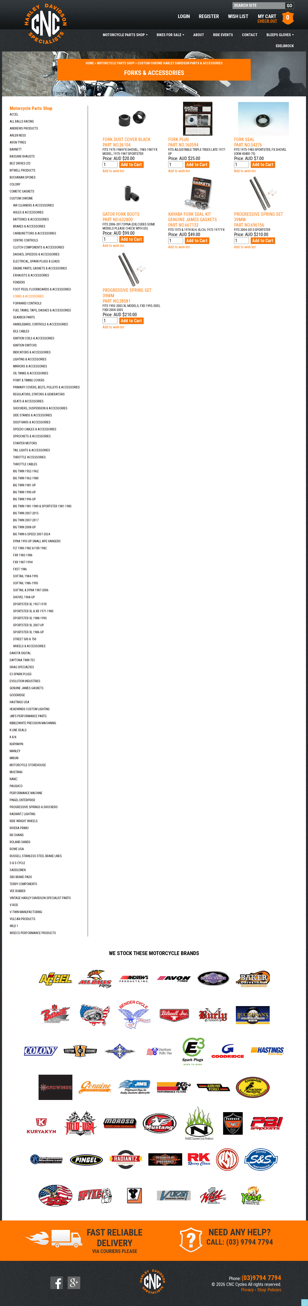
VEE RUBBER (17, 891)
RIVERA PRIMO (19, 828)
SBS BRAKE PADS (21, 877)
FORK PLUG (183, 142)
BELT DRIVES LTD (20, 163)
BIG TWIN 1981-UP (24, 485)
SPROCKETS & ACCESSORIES (32, 436)
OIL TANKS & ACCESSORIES (30, 373)
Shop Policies (269, 1289)
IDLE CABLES (21, 331)
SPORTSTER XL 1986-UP (28, 632)
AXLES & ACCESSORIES (28, 212)
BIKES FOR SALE (169, 35)
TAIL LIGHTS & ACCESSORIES (31, 450)
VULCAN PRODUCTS (22, 919)
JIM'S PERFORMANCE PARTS (28, 716)
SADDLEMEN (18, 870)
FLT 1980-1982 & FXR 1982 (30, 548)
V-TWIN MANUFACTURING (26, 912)
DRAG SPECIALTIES (22, 667)
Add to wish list (113, 171)
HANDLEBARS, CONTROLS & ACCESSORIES (40, 324)
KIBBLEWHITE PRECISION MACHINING (33, 723)
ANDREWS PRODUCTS (24, 128)
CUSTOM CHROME (21, 198)
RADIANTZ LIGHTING (22, 814)
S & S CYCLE (17, 863)
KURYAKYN (16, 744)
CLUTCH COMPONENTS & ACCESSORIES (38, 247)
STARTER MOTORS (25, 443)
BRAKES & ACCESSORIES (29, 226)
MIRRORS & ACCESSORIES (30, 366)
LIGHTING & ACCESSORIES (29, 359)
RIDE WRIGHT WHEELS (24, 821)
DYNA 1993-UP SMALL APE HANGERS (37, 541)
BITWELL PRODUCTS (22, 170)
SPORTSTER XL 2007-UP (28, 625)
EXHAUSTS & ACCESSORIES (31, 275)
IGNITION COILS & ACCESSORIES (33, 338)
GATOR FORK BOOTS (121, 216)
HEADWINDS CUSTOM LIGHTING (30, 709)
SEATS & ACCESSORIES (28, 401)
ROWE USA (17, 849)
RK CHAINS (17, 835)
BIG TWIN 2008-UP (24, 527)
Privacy (247, 1289)
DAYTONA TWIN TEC (22, 660)
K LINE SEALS (18, 730)
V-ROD (14, 905)
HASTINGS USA (19, 702)
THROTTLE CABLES (25, 464)
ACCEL (14, 114)
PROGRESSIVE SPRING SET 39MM (258, 219)
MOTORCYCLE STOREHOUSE (28, 765)
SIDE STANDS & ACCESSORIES (32, 415)
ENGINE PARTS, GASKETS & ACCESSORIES (40, 268)
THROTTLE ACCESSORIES (29, 457)
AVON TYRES (18, 142)
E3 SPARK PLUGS (21, 674)
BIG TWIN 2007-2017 (26, 520)
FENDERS (19, 282)
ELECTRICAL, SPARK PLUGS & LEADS (36, 261)
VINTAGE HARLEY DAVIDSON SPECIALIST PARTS (40, 898)
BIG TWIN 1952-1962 (26, 471)
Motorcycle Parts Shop (124, 35)
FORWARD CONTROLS (27, 303)
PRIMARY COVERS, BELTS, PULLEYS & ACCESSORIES (46, 387)
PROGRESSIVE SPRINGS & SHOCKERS (34, 807)
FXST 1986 (20, 569)
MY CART (267, 18)
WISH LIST (238, 16)
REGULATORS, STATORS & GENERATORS (39, 394)
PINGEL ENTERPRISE (22, 800)
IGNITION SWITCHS (25, 345)
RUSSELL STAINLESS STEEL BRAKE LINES (36, 856)
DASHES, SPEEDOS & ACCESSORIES (36, 254)
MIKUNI (14, 758)
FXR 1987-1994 (22, 562)
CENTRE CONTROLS (25, 240)
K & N (13, 737)
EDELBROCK (285, 46)
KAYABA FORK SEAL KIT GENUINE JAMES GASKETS (192, 219)
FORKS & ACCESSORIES (28, 296)
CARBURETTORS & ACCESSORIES (34, 233)
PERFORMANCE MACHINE (26, 793)
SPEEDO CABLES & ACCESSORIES (34, 429)
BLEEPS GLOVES (279, 35)
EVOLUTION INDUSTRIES (25, 681)
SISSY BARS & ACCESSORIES (32, 422)
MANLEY (15, 751)
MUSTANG (16, 772)
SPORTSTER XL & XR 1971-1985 (33, 611)
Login (184, 16)
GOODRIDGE (17, 695)
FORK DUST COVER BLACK (126, 142)
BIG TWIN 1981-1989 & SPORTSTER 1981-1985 (42, 506)
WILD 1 (14, 926)
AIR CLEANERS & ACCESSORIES (33, 205)
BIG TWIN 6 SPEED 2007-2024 (31, 534)
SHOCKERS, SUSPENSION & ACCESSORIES (40, 408)
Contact (249, 35)
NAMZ (14, 779)
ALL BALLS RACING (22, 121)
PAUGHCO (16, 786)
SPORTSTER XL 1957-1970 (30, 604)
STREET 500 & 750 (24, 639)
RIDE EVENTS (223, 35)
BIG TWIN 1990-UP (24, 492)
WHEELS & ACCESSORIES (29, 646)
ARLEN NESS (18, 135)
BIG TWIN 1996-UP (24, 499)
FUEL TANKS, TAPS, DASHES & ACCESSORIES (42, 310)
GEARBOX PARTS (24, 317)
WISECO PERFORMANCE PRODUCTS (33, 933)
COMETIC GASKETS (22, 191)
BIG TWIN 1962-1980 (26, 478)
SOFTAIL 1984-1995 (25, 576)
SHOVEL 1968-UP (24, 597)
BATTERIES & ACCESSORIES (31, 219)
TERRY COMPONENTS (23, 884)
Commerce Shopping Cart (304, 1302)
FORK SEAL (248, 142)
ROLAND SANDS (20, 842)
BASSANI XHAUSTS (22, 156)
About (198, 35)
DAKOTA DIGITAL (20, 653)
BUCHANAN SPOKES (23, 177)
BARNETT (16, 149)
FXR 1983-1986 (22, 555)
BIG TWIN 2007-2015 (26, 513)
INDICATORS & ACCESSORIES (32, 352)
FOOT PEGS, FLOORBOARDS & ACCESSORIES (42, 289)
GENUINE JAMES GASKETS (27, 688)
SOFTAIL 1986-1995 (25, 583)
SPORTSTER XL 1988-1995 (30, 618)
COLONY (15, 184)
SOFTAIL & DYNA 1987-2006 (30, 590)
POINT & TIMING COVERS (28, 380)
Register (209, 16)
